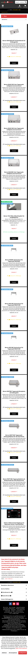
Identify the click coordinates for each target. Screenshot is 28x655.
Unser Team (7, 611)
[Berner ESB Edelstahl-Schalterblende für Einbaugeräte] (14, 31)
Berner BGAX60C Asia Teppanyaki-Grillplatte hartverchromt (14, 172)
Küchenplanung (6, 609)
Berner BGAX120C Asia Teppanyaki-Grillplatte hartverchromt (14, 85)
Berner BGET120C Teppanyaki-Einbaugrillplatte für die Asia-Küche (14, 435)
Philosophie (13, 609)
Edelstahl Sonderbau (20, 607)
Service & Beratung (8, 612)
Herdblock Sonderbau (20, 608)
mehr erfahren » (9, 578)
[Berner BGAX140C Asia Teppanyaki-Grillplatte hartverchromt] (14, 119)
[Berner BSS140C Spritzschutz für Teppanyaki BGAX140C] (14, 338)
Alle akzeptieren (13, 652)
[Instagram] (17, 603)
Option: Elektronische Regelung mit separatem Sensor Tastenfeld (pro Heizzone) (14, 523)
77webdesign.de (14, 630)
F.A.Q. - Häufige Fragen (14, 613)
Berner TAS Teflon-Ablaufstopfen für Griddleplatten (14, 216)
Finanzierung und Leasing (18, 612)
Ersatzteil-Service (19, 611)
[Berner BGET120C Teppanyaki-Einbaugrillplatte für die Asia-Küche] (14, 425)
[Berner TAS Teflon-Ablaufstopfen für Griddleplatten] (14, 206)
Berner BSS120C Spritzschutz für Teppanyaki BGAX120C (14, 304)
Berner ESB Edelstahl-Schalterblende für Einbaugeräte (14, 41)
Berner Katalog (12, 607)
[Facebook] (10, 603)
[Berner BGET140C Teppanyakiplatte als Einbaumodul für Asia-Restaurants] (14, 469)
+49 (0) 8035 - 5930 (16, 9)
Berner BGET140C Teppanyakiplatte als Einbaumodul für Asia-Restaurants (14, 479)
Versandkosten (7, 617)
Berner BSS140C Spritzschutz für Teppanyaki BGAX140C (14, 348)
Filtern (5, 16)
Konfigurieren (22, 652)
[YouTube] (14, 603)
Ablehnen (4, 652)
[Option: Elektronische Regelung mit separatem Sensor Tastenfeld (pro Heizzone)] (14, 513)
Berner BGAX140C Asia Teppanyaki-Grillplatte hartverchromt (14, 129)
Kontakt (13, 611)
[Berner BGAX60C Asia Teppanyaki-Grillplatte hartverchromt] (14, 162)
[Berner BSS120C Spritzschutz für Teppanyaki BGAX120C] (14, 294)
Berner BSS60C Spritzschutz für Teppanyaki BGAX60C (14, 260)
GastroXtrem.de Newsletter (9, 608)
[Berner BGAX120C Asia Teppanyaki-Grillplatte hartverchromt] (14, 75)
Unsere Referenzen (21, 609)
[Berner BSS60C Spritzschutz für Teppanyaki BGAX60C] (14, 250)
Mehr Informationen (21, 648)
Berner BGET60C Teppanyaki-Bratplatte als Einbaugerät (14, 392)
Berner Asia (5, 607)
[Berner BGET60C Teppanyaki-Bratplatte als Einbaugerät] (14, 382)
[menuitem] (25, 6)
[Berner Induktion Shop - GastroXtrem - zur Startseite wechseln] (7, 2)
